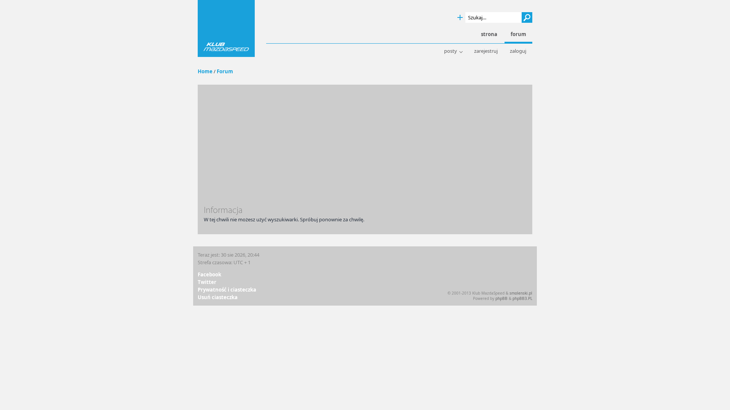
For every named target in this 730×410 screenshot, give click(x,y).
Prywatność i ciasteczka (227, 289)
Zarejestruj (486, 51)
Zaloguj (518, 51)
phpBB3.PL (522, 298)
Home (205, 71)
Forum (225, 71)
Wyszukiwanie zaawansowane (460, 18)
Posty (450, 51)
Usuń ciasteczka (218, 297)
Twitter (207, 282)
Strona (489, 34)
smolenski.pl (520, 293)
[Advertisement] (365, 148)
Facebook (209, 274)
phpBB (501, 298)
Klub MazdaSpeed (226, 28)
